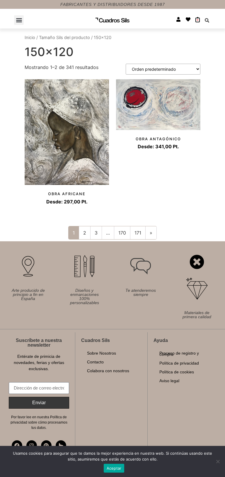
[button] (19, 20)
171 (137, 233)
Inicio (30, 37)
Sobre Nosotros (101, 353)
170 (122, 233)
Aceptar (114, 468)
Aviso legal (169, 380)
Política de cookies (176, 372)
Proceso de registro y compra (179, 354)
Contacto (95, 362)
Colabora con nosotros (108, 370)
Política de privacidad (179, 363)
